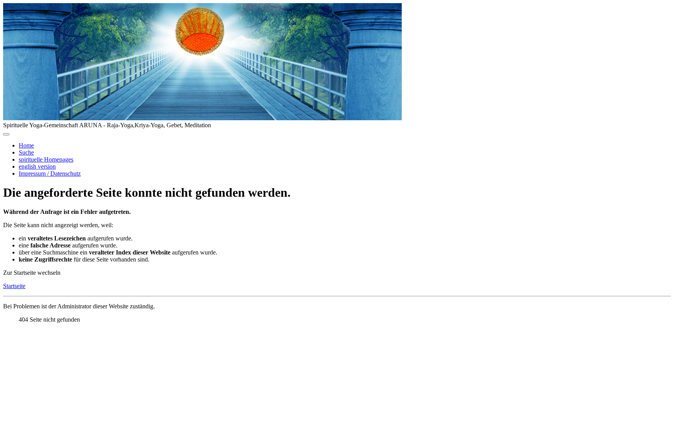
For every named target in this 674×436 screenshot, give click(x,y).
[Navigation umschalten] (6, 134)
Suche (26, 152)
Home (26, 145)
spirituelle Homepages (46, 159)
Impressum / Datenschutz (50, 173)
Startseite (14, 286)
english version (37, 166)
